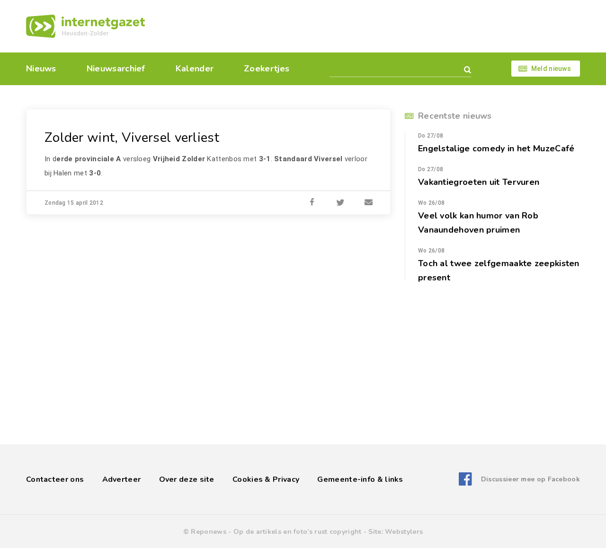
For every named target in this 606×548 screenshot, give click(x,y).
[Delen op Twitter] (340, 203)
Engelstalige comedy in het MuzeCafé (496, 148)
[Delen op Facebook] (312, 203)
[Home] (85, 26)
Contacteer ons (55, 479)
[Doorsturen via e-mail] (368, 203)
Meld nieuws (551, 68)
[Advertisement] (368, 26)
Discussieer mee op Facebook (530, 479)
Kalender (195, 68)
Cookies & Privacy (265, 479)
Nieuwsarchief (116, 68)
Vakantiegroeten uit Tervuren (478, 182)
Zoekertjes (266, 68)
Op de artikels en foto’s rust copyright (297, 531)
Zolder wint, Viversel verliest (132, 138)
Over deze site (186, 479)
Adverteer (121, 479)
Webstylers (404, 531)
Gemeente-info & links (360, 479)
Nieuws (41, 68)
